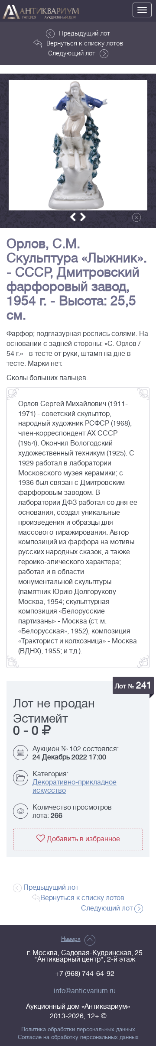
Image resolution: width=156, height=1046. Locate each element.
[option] (78, 145)
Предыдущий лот (84, 33)
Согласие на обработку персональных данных (78, 1037)
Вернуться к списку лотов (84, 43)
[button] (72, 217)
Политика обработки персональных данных (78, 1029)
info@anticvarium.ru (85, 991)
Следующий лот (71, 52)
